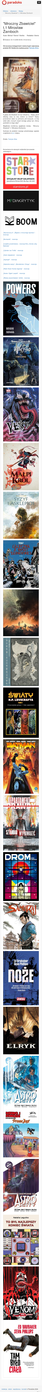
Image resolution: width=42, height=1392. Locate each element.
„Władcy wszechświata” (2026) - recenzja (16, 278)
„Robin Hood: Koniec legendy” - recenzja (16, 269)
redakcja (4, 1389)
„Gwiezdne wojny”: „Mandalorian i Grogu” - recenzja (20, 264)
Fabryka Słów (12, 139)
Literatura (13, 11)
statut (10, 1389)
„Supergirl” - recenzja (10, 260)
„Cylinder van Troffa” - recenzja (13, 250)
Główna (5, 11)
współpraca (16, 1389)
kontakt (24, 1389)
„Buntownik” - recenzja (10, 239)
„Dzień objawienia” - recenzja (12, 255)
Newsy (21, 11)
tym (13, 133)
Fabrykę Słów (34, 48)
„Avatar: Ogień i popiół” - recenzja (14, 273)
